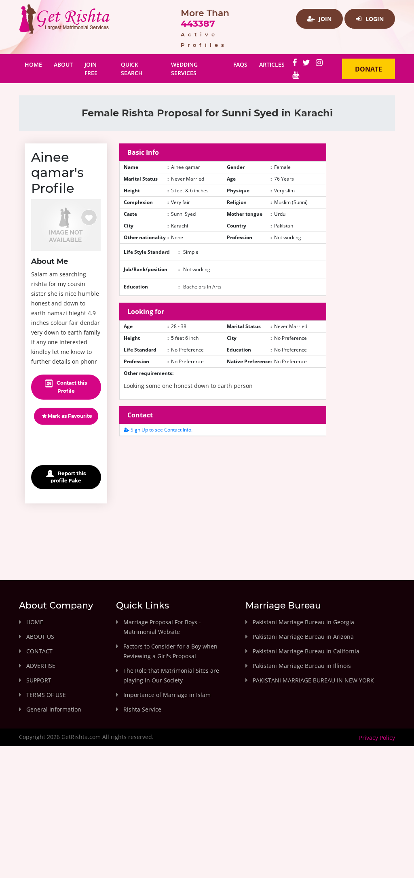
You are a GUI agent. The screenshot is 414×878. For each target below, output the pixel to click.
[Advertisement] (223, 499)
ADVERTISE (40, 666)
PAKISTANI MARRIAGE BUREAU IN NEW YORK (313, 680)
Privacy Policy (377, 737)
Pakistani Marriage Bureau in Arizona (303, 636)
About (63, 64)
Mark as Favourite (69, 416)
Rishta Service (142, 709)
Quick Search (132, 69)
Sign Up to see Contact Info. (160, 429)
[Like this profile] (89, 217)
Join (324, 19)
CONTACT (39, 651)
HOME (34, 622)
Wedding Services (184, 69)
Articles (272, 64)
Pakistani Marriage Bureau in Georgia (303, 622)
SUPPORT (38, 680)
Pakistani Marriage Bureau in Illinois (302, 666)
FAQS (240, 64)
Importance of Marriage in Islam (167, 695)
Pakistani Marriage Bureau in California (306, 651)
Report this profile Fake (68, 477)
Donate (368, 69)
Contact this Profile (71, 387)
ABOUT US (40, 636)
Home (36, 64)
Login (374, 19)
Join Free (90, 69)
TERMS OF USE (46, 695)
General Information (53, 709)
